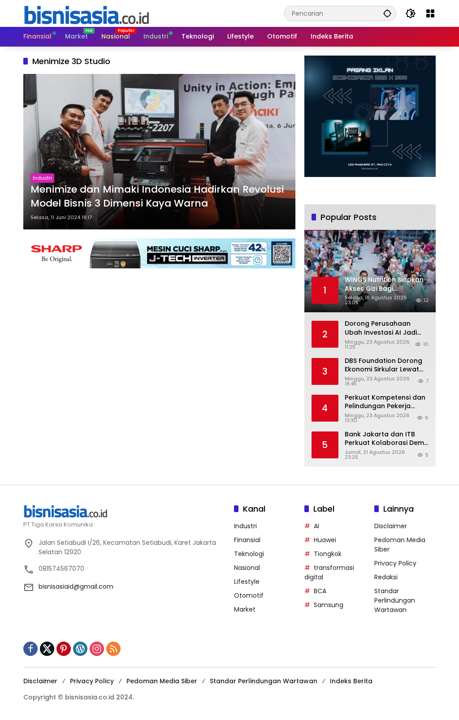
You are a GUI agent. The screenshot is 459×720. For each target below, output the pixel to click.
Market (244, 609)
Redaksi (386, 577)
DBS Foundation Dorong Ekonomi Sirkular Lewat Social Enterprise (383, 365)
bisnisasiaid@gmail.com (76, 586)
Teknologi (249, 553)
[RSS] (113, 649)
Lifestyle (247, 581)
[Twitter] (47, 649)
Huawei (325, 539)
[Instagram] (97, 649)
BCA (320, 590)
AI (316, 526)
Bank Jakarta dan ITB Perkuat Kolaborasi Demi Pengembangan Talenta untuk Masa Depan (385, 439)
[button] (387, 13)
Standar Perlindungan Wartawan (394, 600)
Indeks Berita (351, 681)
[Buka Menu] (430, 13)
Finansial (247, 539)
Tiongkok (328, 553)
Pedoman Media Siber (161, 681)
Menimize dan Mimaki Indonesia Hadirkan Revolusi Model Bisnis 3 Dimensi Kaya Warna (157, 196)
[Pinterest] (63, 649)
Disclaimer (390, 526)
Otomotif (249, 595)
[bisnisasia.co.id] (86, 13)
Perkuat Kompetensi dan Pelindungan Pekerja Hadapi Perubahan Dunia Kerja (385, 402)
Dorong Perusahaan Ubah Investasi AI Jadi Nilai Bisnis (381, 328)
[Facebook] (30, 649)
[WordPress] (80, 649)
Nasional (247, 567)
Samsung (328, 604)
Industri (42, 177)
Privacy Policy (395, 563)
